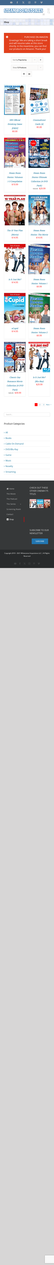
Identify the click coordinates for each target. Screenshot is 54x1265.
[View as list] (29, 74)
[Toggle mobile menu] (48, 9)
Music (8, 460)
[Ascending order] (40, 60)
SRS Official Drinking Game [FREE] (15, 124)
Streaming (11, 471)
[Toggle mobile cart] (43, 14)
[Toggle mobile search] (48, 12)
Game (8, 455)
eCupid (15, 328)
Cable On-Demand (15, 443)
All (7, 432)
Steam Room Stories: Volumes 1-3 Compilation (15, 177)
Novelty (9, 466)
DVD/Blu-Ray (12, 449)
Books (9, 438)
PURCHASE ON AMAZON (36, 37)
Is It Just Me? (15, 279)
